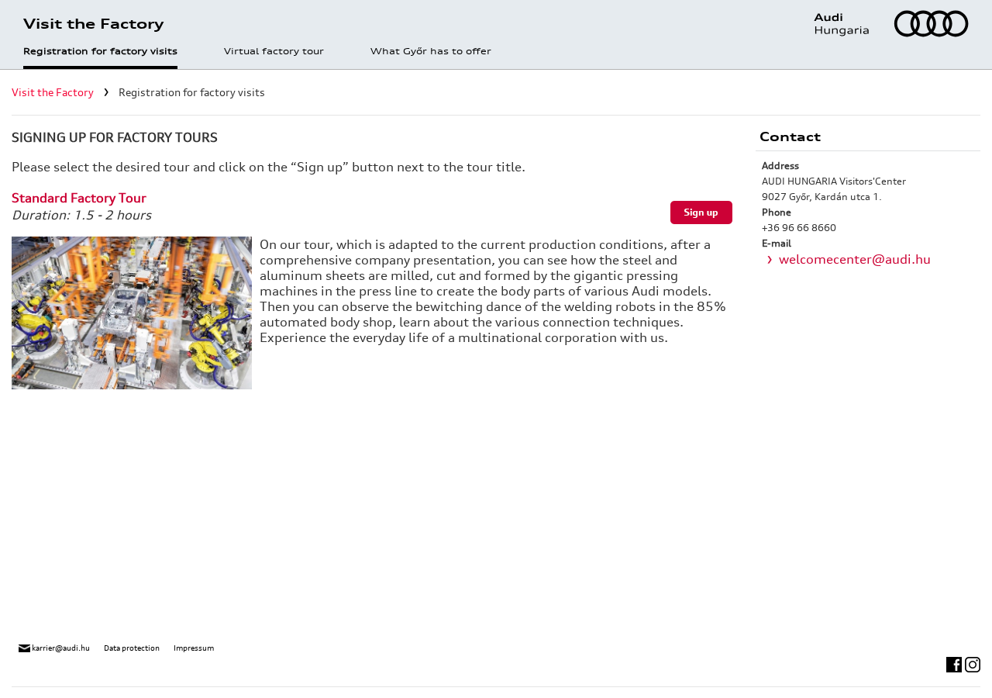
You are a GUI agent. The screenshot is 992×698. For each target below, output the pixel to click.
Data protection (132, 647)
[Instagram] (972, 663)
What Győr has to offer (430, 52)
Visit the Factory (53, 92)
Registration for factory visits (100, 52)
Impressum (194, 647)
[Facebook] (955, 663)
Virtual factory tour (274, 52)
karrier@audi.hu (60, 647)
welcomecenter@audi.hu (855, 259)
